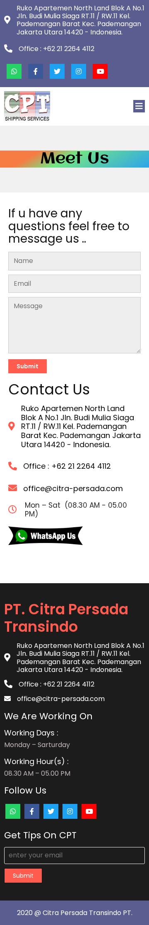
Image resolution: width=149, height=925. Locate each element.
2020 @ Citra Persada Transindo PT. (74, 913)
